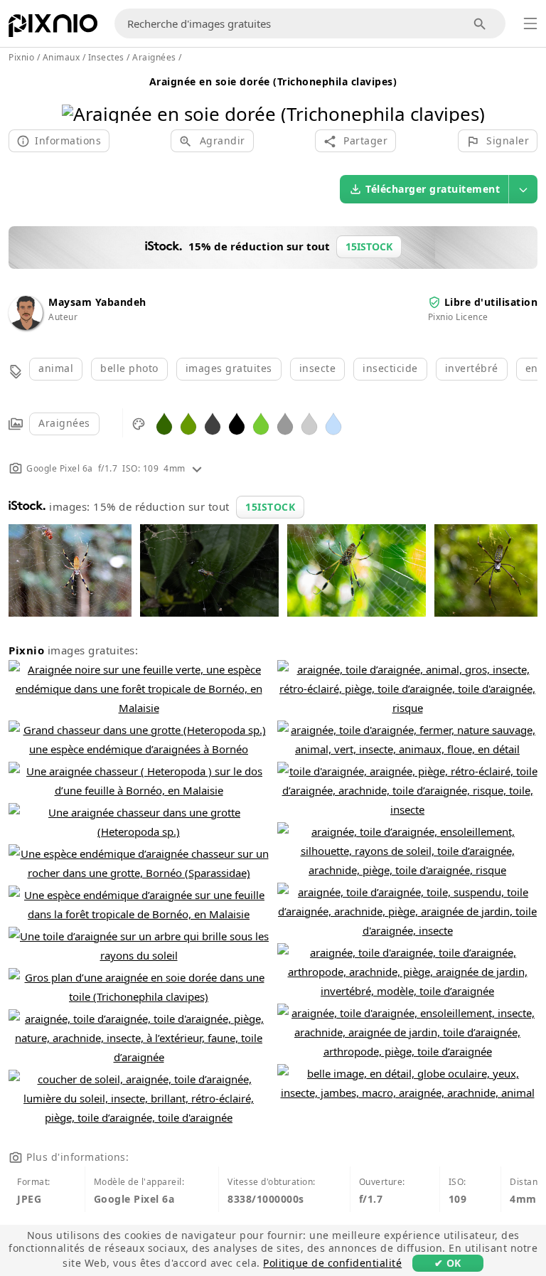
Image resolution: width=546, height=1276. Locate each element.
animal (55, 368)
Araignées (64, 423)
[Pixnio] (53, 28)
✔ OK (447, 1263)
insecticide (390, 368)
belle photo (129, 368)
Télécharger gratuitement (432, 189)
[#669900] (188, 422)
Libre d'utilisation (491, 302)
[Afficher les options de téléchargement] (523, 189)
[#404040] (212, 422)
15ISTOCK (270, 507)
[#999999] (285, 422)
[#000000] (237, 422)
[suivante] (469, 96)
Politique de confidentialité (332, 1263)
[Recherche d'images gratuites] (480, 23)
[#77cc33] (261, 422)
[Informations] (197, 468)
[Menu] (530, 23)
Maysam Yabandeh (97, 302)
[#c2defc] (333, 422)
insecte (317, 368)
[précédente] (78, 96)
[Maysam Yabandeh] (26, 326)
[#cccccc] (309, 422)
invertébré (471, 368)
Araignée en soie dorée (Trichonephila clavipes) (273, 81)
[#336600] (164, 422)
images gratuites (229, 368)
